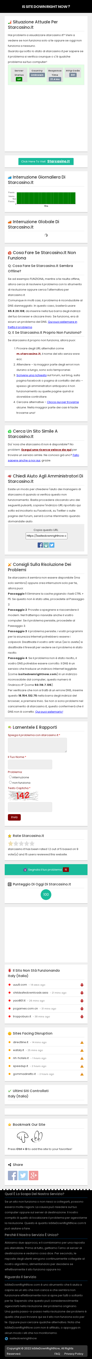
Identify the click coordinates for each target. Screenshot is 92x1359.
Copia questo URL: (46, 530)
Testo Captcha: (19, 788)
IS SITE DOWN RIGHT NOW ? (46, 6)
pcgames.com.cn (25, 1008)
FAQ (57, 1354)
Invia (14, 817)
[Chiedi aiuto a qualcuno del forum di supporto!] (46, 544)
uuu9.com (20, 985)
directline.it (20, 1042)
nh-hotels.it (21, 1058)
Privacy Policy (73, 1354)
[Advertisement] (46, 118)
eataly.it (18, 1050)
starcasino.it (58, 161)
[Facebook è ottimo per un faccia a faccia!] (40, 544)
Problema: (15, 772)
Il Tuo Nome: (17, 757)
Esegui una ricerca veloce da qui (46, 450)
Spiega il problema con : (34, 735)
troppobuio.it (22, 1016)
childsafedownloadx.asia (30, 993)
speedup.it (20, 1066)
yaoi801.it (19, 1000)
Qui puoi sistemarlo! (49, 712)
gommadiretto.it (24, 1074)
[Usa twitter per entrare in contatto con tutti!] (51, 544)
